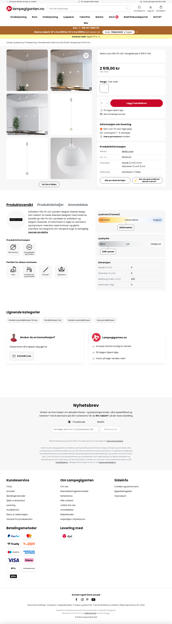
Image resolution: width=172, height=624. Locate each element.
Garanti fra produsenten (19, 519)
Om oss (64, 486)
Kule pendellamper (105, 320)
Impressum (120, 495)
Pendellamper (44, 42)
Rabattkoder (67, 514)
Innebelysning (31, 42)
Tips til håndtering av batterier (106, 605)
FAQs (9, 486)
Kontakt (10, 491)
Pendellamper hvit (52, 320)
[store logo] (25, 8)
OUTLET (157, 17)
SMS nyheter (67, 500)
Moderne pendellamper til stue (23, 320)
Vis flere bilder (49, 184)
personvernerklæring (107, 462)
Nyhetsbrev (66, 495)
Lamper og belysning (15, 42)
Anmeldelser (67, 509)
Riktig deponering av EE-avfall (132, 605)
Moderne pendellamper (79, 320)
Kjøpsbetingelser (123, 491)
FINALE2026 (118, 32)
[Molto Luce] (16, 219)
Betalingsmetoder (16, 495)
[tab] (19, 204)
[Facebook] (78, 600)
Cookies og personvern (126, 486)
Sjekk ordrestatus (15, 500)
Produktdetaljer (50, 205)
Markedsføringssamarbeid (74, 491)
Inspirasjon (66, 519)
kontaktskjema (62, 462)
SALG (112, 17)
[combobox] (89, 9)
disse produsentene (115, 441)
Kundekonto (12, 509)
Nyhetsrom (79, 519)
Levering (10, 505)
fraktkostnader (90, 613)
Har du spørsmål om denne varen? (149, 180)
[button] (27, 114)
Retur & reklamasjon (17, 514)
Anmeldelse (78, 205)
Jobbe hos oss (68, 505)
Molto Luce (127, 151)
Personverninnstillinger (37, 605)
